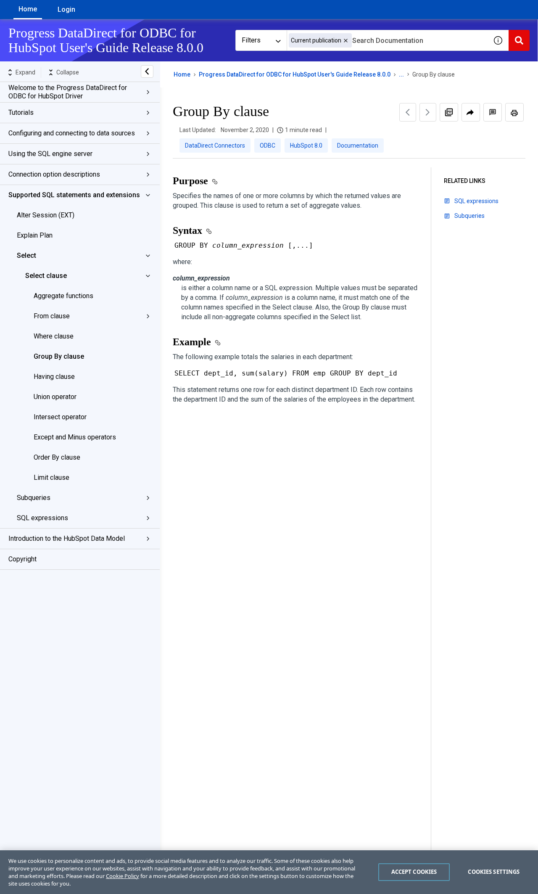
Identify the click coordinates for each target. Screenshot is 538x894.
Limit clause (51, 477)
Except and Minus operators (75, 437)
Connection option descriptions (54, 174)
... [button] (401, 74)
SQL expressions (42, 518)
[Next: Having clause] (427, 112)
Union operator (55, 397)
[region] (269, 872)
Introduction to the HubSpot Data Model (66, 538)
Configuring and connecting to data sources (71, 133)
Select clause (46, 276)
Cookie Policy (122, 876)
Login (66, 9)
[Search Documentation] (519, 40)
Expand (25, 72)
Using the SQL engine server (50, 154)
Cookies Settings (494, 871)
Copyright (22, 559)
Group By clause (59, 356)
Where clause (54, 336)
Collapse (67, 72)
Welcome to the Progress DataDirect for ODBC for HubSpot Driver (67, 92)
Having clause (54, 377)
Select (26, 255)
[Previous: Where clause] (407, 112)
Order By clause (57, 457)
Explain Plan (35, 235)
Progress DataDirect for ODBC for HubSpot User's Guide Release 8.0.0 (294, 74)
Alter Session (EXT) (45, 215)
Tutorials (21, 112)
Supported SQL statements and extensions (74, 195)
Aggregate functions (63, 296)
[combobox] (387, 40)
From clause (52, 316)
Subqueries (33, 498)
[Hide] (147, 71)
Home (27, 9)
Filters (251, 40)
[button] (346, 40)
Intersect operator (60, 417)
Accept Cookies (414, 871)
